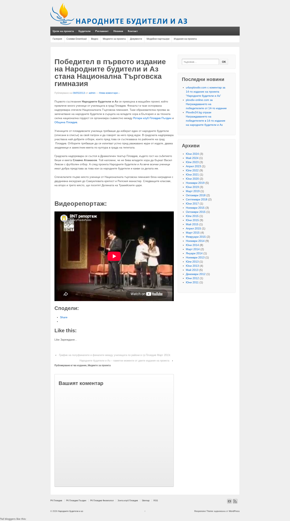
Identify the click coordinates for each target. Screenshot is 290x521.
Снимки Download (76, 39)
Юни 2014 (192, 245)
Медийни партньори (158, 39)
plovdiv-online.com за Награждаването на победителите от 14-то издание (206, 104)
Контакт (133, 31)
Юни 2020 (192, 178)
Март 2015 (193, 232)
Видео (94, 39)
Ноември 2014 (195, 240)
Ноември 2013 (195, 257)
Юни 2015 (192, 220)
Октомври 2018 (196, 195)
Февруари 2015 (196, 236)
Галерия (57, 39)
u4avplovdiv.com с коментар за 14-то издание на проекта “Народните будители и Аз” (205, 91)
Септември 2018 (196, 199)
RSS (155, 500)
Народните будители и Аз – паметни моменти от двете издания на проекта (124, 360)
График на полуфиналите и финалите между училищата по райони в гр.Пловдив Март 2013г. (115, 355)
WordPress (234, 511)
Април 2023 (193, 166)
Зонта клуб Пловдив (128, 500)
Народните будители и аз (70, 511)
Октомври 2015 (196, 211)
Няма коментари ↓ (109, 93)
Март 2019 (193, 191)
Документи (136, 39)
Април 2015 (193, 228)
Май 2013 (192, 269)
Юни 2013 (192, 265)
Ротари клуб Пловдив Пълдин (152, 118)
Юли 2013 (192, 261)
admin (92, 93)
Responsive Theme (203, 511)
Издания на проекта (185, 39)
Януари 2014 (194, 253)
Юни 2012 (192, 278)
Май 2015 (192, 224)
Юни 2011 (192, 282)
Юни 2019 (192, 187)
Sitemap (146, 500)
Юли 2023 (192, 162)
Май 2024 (192, 158)
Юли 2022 (192, 170)
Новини (118, 31)
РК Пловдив (56, 500)
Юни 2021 (192, 174)
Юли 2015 (192, 216)
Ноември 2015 (195, 207)
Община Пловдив (65, 122)
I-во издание (80, 365)
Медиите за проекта (114, 39)
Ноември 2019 (195, 182)
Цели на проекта (63, 31)
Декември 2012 (196, 274)
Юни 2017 (192, 203)
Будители (85, 31)
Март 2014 (193, 249)
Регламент (102, 31)
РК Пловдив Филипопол (102, 500)
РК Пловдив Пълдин (76, 500)
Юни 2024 (192, 153)
